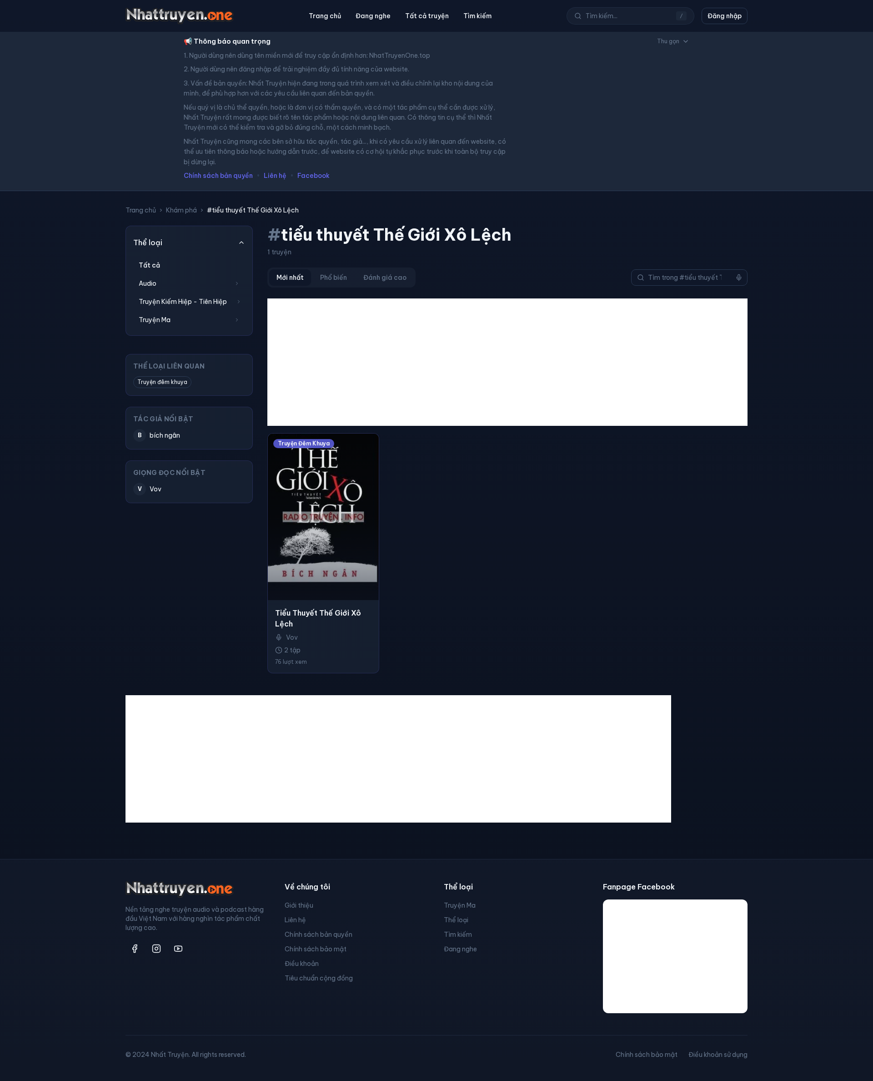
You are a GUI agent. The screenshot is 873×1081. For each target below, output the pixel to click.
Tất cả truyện (427, 16)
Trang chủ (325, 16)
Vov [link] (292, 637)
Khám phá (181, 210)
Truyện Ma (460, 905)
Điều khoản (302, 964)
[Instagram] (156, 949)
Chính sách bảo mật (315, 949)
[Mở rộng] (237, 283)
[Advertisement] (507, 362)
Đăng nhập (724, 16)
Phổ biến (333, 277)
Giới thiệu (299, 905)
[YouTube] (178, 949)
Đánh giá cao (384, 277)
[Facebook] (134, 949)
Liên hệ (275, 176)
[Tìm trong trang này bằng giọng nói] (739, 277)
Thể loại (456, 920)
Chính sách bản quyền (218, 176)
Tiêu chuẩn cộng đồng (319, 978)
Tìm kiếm (477, 16)
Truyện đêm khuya (162, 382)
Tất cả (149, 265)
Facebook (313, 176)
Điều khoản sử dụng (718, 1055)
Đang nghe (373, 16)
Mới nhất (290, 277)
